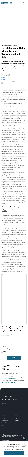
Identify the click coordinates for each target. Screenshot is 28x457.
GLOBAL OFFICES (9, 397)
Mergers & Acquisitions (19, 418)
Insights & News (4, 422)
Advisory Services (4, 418)
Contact (16, 415)
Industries (3, 415)
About (2, 425)
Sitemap (16, 422)
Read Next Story (5, 335)
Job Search (17, 420)
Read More (4, 375)
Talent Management (4, 420)
